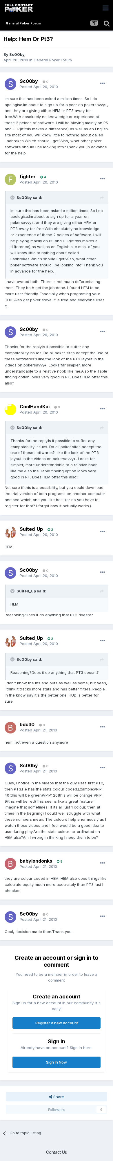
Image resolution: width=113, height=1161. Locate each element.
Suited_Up (31, 529)
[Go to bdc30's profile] (10, 727)
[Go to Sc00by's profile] (10, 84)
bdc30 (27, 724)
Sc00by (16, 54)
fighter (28, 176)
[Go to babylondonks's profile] (10, 864)
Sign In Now (56, 1062)
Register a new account (56, 1023)
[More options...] (102, 83)
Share (58, 1096)
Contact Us (56, 1152)
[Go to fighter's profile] (10, 179)
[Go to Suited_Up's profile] (10, 532)
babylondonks (36, 861)
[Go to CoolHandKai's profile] (10, 409)
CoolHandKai (35, 406)
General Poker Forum (53, 60)
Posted (39, 86)
